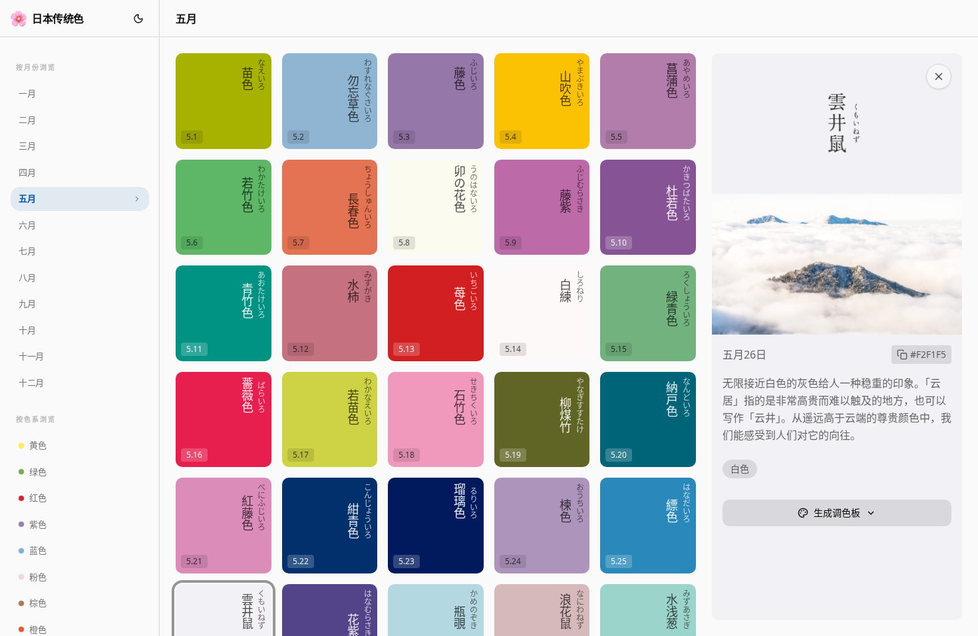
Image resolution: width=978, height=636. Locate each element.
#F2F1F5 (928, 354)
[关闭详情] (938, 76)
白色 (740, 468)
